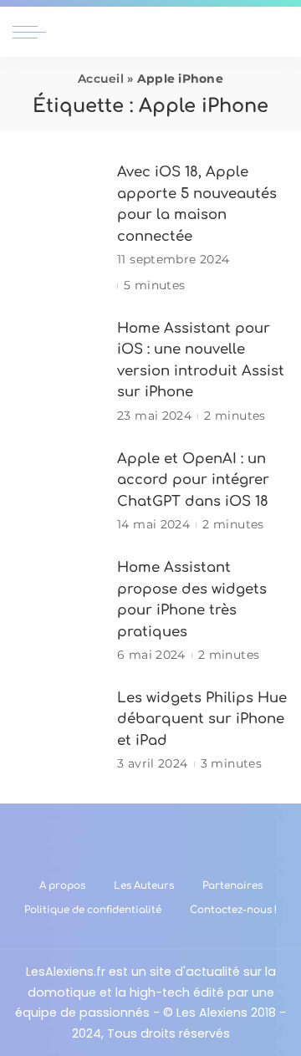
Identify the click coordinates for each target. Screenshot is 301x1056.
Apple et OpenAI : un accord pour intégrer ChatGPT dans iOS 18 (193, 480)
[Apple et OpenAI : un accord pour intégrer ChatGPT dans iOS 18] (59, 491)
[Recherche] (278, 32)
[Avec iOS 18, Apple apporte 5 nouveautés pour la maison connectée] (59, 228)
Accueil (101, 78)
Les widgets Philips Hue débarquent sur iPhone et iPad (202, 719)
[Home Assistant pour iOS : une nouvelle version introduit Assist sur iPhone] (59, 371)
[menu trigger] (33, 32)
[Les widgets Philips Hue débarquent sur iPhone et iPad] (59, 730)
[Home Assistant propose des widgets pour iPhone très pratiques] (59, 610)
